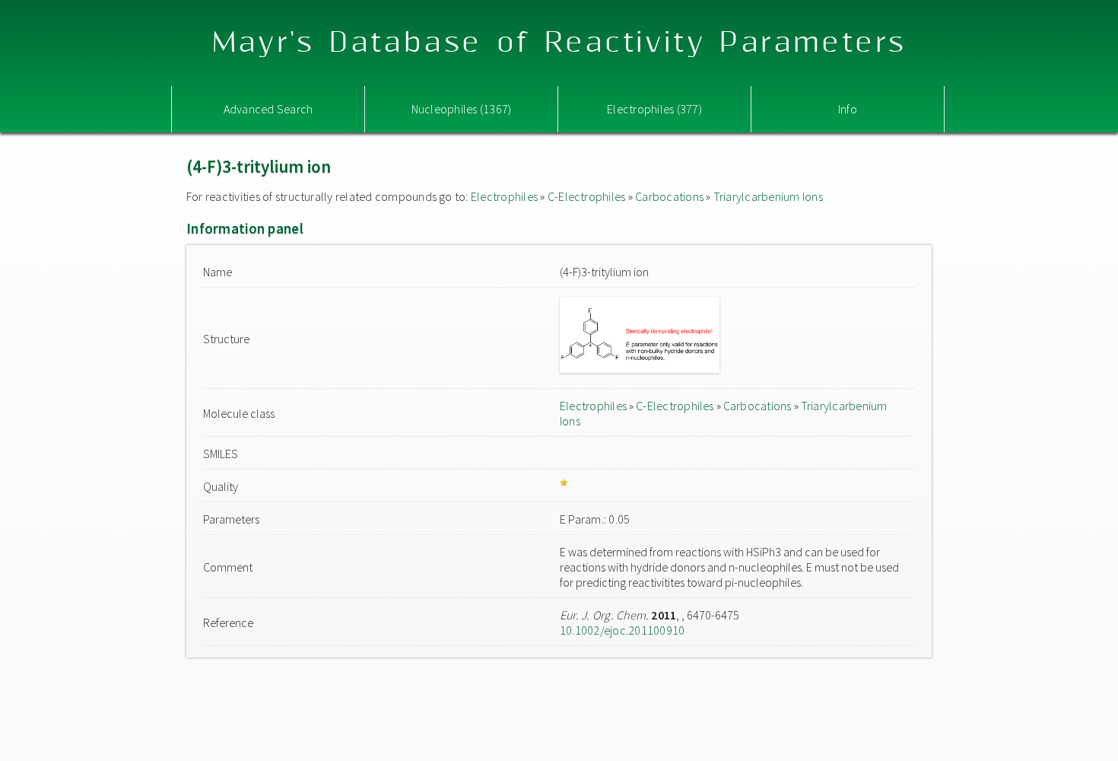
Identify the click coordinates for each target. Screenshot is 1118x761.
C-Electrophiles (587, 196)
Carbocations (669, 196)
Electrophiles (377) (654, 108)
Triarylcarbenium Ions (768, 196)
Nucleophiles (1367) (461, 108)
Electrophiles (504, 196)
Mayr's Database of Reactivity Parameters (559, 43)
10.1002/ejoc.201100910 (622, 630)
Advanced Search (268, 108)
